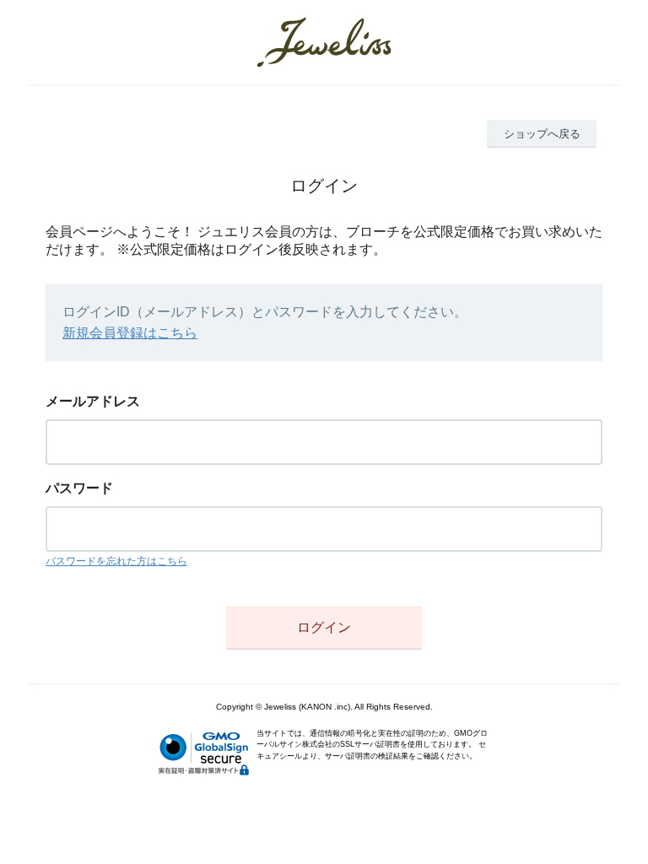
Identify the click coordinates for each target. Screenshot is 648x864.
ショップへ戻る (542, 133)
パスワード (79, 488)
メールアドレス (93, 401)
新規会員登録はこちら (129, 333)
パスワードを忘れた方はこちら (116, 561)
